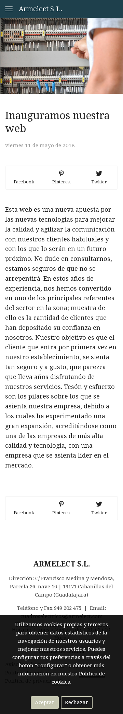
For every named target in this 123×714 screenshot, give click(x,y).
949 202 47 (66, 608)
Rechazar (76, 702)
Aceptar (44, 702)
